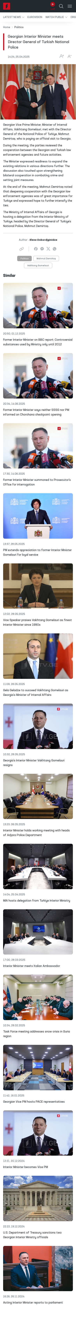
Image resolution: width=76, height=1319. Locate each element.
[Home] (6, 6)
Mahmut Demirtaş (46, 259)
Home (6, 27)
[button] (13, 17)
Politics (24, 259)
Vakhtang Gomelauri (38, 265)
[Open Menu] (70, 6)
